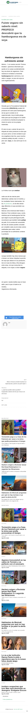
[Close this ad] (27, 711)
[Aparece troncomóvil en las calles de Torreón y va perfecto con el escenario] (14, 548)
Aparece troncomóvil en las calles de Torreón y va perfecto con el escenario (14, 562)
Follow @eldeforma (7, 699)
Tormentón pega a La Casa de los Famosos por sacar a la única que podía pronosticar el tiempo (14, 439)
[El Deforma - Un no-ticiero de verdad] (14, 2)
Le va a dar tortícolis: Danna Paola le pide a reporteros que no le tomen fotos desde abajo (14, 658)
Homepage (4, 16)
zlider (3, 682)
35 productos (8, 203)
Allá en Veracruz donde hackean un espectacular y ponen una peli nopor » (15, 382)
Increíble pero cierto (14, 16)
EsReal (3, 556)
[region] (14, 9)
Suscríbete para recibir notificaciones (15, 317)
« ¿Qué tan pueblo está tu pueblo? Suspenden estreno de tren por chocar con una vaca (13, 391)
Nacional (4, 523)
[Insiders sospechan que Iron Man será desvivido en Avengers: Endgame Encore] (14, 674)
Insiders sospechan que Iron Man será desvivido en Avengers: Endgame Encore (14, 688)
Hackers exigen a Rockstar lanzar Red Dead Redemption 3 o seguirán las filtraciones (14, 467)
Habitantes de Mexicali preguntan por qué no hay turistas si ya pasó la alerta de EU (14, 495)
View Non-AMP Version (18, 709)
